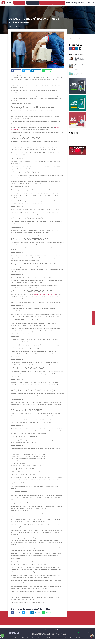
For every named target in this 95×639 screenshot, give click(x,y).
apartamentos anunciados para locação (44, 294)
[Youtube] (73, 48)
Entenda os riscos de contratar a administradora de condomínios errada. (78, 66)
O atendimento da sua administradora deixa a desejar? (79, 73)
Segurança (11, 26)
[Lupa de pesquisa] (85, 39)
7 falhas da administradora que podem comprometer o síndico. (79, 59)
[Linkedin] (76, 48)
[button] (16, 70)
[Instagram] (80, 48)
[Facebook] (70, 48)
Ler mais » (76, 69)
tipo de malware (26, 513)
